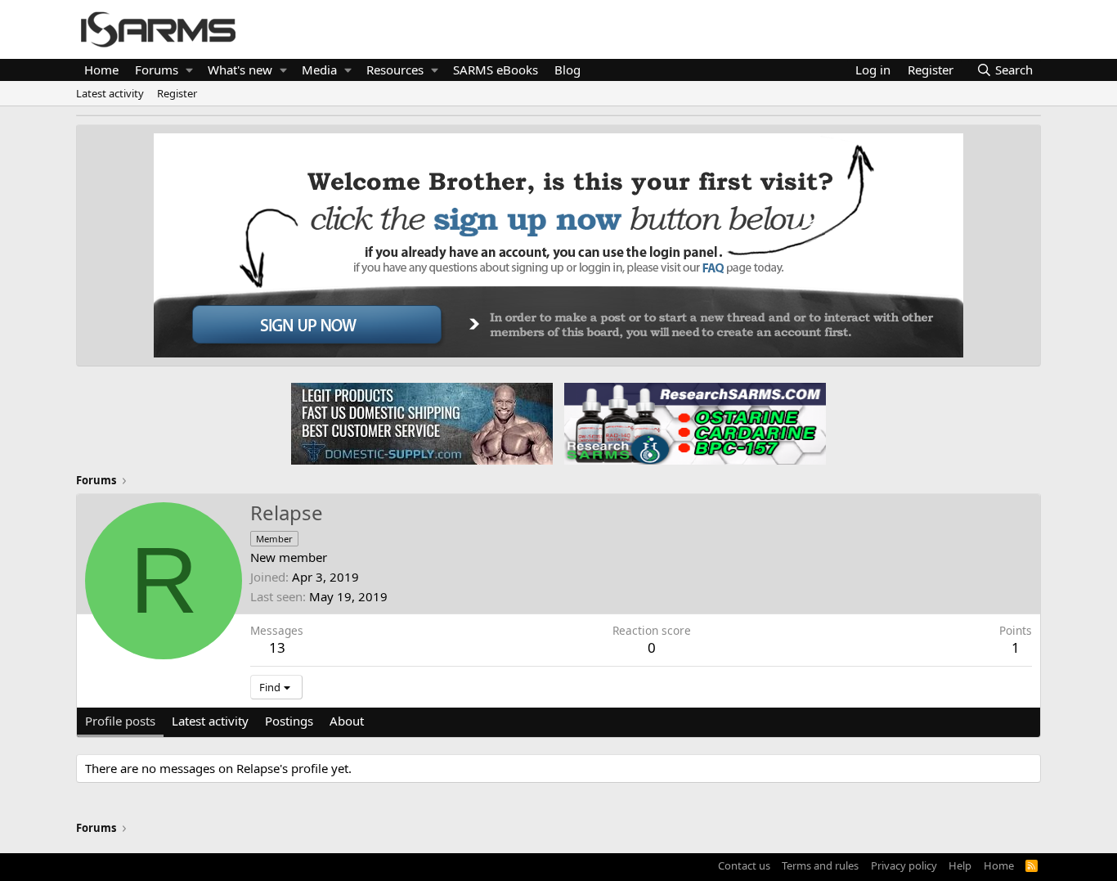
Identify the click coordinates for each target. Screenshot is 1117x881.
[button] (189, 70)
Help (960, 865)
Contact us (744, 865)
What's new (240, 69)
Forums (156, 69)
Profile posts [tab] (120, 720)
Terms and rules (820, 865)
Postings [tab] (289, 720)
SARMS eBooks (495, 69)
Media (319, 69)
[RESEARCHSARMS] (693, 423)
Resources (395, 69)
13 (277, 647)
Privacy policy (904, 865)
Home (101, 69)
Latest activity (110, 93)
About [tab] (347, 720)
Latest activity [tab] (210, 720)
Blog (567, 69)
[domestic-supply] (422, 423)
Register (177, 93)
